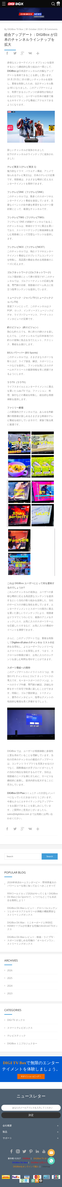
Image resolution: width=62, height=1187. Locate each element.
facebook (7, 53)
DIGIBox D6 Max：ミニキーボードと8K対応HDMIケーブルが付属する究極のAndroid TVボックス (32, 926)
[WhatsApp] (51, 1160)
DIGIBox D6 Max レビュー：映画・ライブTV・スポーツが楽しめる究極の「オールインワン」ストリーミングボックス (31, 940)
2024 (9, 985)
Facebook (11, 1151)
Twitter (24, 1151)
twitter (15, 53)
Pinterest (31, 1151)
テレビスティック (16, 1035)
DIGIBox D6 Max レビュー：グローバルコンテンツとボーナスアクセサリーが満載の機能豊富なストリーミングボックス (32, 911)
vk (30, 53)
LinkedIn (37, 1151)
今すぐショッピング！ (31, 1076)
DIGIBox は (13, 71)
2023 (9, 993)
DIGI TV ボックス (16, 1020)
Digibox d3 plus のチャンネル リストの (32, 642)
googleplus (22, 53)
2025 (9, 978)
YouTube (44, 1151)
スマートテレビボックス (20, 1027)
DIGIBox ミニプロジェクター (22, 1043)
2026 (9, 970)
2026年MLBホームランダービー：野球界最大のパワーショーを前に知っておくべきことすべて (31, 884)
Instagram (18, 1151)
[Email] (51, 1152)
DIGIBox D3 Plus (16, 793)
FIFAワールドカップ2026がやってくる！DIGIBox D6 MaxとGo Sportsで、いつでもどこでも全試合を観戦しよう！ (32, 897)
